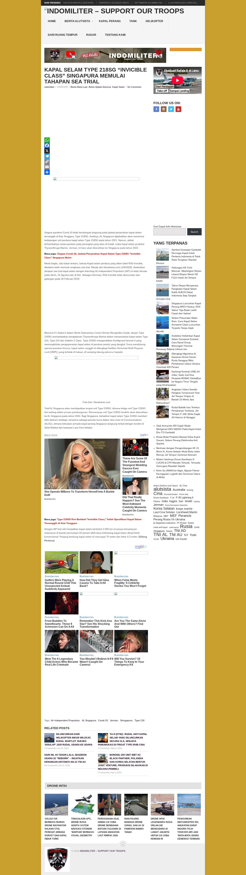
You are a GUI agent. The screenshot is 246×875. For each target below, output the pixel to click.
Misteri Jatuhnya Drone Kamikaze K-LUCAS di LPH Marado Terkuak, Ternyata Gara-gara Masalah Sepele (178, 462)
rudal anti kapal (160, 527)
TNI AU (175, 534)
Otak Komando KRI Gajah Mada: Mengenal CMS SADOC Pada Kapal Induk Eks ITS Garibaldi (178, 429)
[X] (96, 150)
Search (194, 231)
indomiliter (49, 87)
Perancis (184, 515)
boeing (190, 490)
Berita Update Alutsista (100, 87)
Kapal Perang (110, 21)
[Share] (96, 172)
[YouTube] (178, 109)
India (165, 501)
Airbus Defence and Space (165, 486)
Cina (157, 493)
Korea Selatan (164, 508)
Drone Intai (183, 494)
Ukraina (167, 538)
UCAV (156, 539)
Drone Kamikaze (161, 498)
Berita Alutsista (77, 21)
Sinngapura (126, 720)
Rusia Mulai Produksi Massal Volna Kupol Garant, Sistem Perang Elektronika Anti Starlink (178, 440)
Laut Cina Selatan (164, 512)
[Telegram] (96, 156)
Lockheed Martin (186, 512)
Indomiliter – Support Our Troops (102, 851)
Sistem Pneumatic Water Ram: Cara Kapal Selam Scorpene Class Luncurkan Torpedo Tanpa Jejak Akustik (178, 325)
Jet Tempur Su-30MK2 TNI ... (149, 3)
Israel (188, 501)
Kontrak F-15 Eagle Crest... (114, 3)
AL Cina (183, 485)
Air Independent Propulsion (65, 720)
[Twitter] (171, 109)
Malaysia (157, 516)
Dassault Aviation (171, 494)
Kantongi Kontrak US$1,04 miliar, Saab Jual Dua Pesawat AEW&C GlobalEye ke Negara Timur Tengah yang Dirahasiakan (178, 378)
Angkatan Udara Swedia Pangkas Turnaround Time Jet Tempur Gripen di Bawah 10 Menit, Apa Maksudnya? (178, 396)
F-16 (172, 498)
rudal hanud (174, 527)
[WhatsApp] (96, 140)
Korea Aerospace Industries (176, 505)
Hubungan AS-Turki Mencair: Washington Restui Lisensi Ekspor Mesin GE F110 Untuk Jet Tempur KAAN (178, 274)
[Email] (96, 166)
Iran (181, 501)
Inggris (173, 501)
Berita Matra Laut (79, 87)
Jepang (197, 501)
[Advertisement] (96, 114)
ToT (186, 535)
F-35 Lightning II (184, 497)
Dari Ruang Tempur (62, 34)
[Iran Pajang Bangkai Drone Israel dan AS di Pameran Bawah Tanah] (136, 804)
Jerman (114, 720)
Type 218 (139, 720)
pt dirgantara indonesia (164, 523)
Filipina (156, 501)
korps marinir (184, 508)
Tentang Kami (115, 34)
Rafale (191, 523)
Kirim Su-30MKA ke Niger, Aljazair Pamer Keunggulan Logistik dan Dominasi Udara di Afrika (178, 474)
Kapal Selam (118, 87)
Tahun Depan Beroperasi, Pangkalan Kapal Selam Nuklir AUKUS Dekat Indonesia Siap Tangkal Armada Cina (177, 292)
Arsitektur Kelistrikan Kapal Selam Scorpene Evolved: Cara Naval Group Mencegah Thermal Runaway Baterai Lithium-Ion (178, 342)
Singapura (159, 531)
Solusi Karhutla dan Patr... (79, 3)
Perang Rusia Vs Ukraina (169, 519)
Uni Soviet (181, 539)
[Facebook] (96, 145)
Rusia (186, 526)
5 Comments (103, 772)
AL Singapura (89, 720)
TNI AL (160, 534)
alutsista (162, 489)
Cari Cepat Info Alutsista (167, 226)
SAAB (196, 527)
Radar (91, 34)
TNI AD (180, 530)
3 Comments (50, 748)
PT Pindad (181, 523)
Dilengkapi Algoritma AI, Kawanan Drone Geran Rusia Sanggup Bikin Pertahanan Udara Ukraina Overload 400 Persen (178, 360)
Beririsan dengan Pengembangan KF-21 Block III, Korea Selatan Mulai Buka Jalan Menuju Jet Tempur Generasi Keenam (178, 451)
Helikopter (154, 21)
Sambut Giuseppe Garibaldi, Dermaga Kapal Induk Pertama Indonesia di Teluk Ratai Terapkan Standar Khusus (178, 256)
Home (52, 21)
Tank (133, 21)
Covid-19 (103, 720)
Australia (179, 489)
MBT (166, 516)
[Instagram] (164, 109)
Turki (193, 535)
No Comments (134, 87)
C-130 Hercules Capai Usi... (183, 3)
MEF (173, 515)
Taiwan (169, 531)
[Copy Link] (96, 161)
